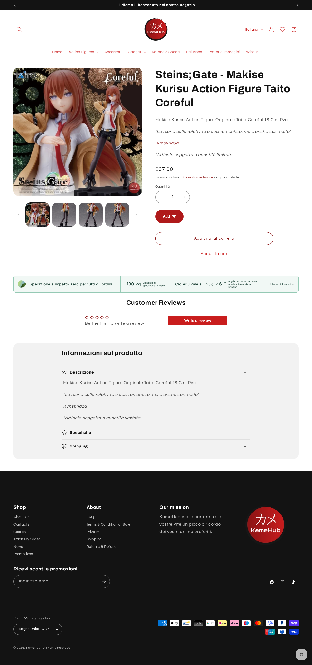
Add (166, 216)
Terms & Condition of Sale (109, 524)
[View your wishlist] (282, 29)
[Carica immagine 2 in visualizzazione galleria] (64, 215)
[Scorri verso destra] (136, 214)
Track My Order (26, 539)
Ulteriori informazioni (282, 284)
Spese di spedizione (197, 177)
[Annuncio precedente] (15, 5)
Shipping (94, 539)
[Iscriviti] (104, 581)
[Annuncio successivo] (297, 5)
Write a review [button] (197, 321)
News (18, 547)
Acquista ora (214, 254)
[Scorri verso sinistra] (18, 214)
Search (19, 532)
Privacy (93, 532)
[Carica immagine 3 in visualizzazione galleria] (91, 215)
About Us (21, 517)
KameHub (33, 647)
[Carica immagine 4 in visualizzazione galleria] (117, 215)
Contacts (21, 524)
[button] (19, 29)
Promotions (23, 554)
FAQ (90, 517)
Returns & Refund (102, 547)
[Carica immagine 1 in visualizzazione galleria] (37, 215)
